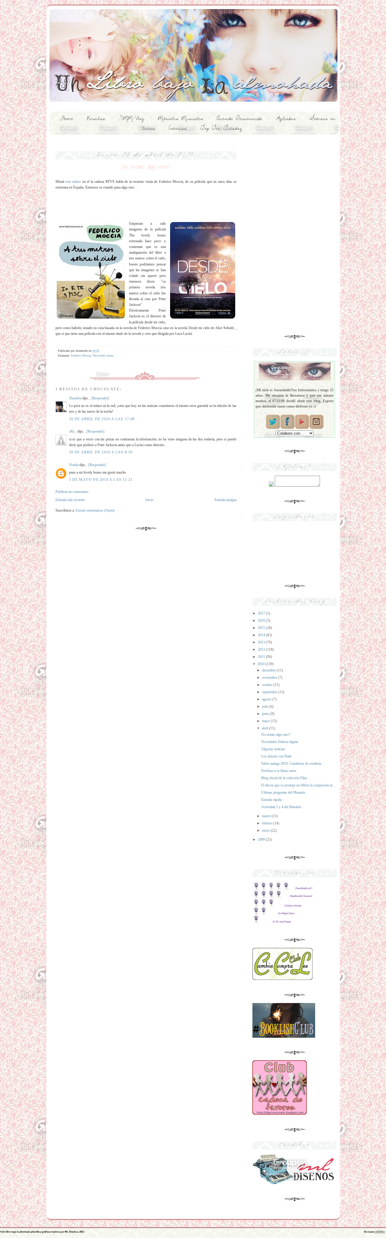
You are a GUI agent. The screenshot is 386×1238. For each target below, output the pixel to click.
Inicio (149, 500)
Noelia (73, 465)
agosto (267, 699)
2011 (262, 657)
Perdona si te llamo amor (278, 771)
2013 (262, 642)
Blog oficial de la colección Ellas (284, 778)
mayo (266, 721)
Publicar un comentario (71, 492)
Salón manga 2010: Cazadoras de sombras (291, 763)
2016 (262, 620)
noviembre (270, 677)
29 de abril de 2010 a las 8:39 (101, 452)
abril (265, 728)
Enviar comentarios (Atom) (95, 510)
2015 (262, 628)
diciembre (269, 670)
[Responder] (100, 398)
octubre (268, 685)
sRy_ (73, 431)
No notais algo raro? (275, 734)
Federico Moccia (81, 355)
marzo (267, 816)
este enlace (73, 181)
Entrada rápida (271, 800)
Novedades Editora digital (279, 742)
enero (266, 830)
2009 (262, 839)
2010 (262, 664)
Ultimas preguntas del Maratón (283, 792)
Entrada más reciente (70, 500)
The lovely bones (103, 355)
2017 (262, 613)
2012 (262, 649)
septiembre (270, 692)
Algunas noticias (273, 749)
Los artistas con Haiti (276, 756)
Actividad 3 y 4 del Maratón (281, 807)
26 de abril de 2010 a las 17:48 (102, 419)
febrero (267, 823)
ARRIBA (380, 1231)
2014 (262, 635)
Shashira (75, 398)
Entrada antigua (225, 500)
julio (265, 706)
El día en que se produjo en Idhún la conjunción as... (298, 785)
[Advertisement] (294, 232)
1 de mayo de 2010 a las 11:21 (101, 480)
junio (266, 714)
